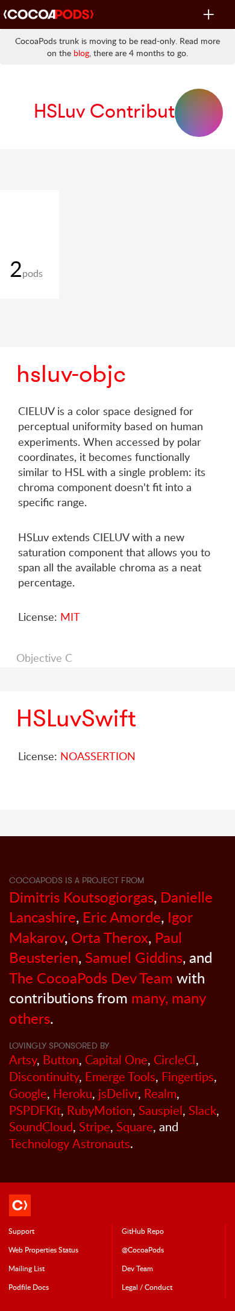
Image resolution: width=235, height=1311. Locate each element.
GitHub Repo (143, 1231)
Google (28, 1093)
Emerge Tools (120, 1076)
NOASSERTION (98, 756)
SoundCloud (41, 1127)
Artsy (23, 1060)
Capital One (116, 1060)
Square (134, 1127)
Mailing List (26, 1268)
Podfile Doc (28, 1287)
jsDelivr (118, 1093)
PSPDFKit (35, 1110)
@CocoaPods (143, 1249)
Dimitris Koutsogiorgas (81, 897)
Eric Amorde (122, 917)
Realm (160, 1093)
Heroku (72, 1093)
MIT (70, 616)
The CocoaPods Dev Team (91, 978)
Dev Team (137, 1268)
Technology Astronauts (69, 1143)
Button (61, 1060)
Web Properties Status (43, 1249)
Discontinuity (44, 1076)
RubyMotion (100, 1110)
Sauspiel (161, 1110)
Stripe (94, 1127)
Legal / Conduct (147, 1287)
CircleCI (175, 1060)
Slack (202, 1110)
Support (21, 1231)
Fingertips (187, 1076)
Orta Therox (109, 937)
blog (81, 53)
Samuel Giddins (134, 957)
